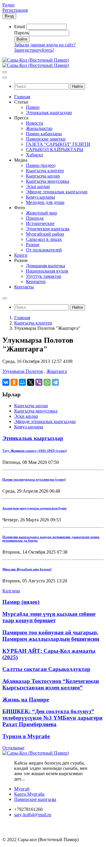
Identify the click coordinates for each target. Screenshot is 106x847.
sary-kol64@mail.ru (32, 814)
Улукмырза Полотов (22, 371)
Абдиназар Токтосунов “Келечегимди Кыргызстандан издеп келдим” (50, 684)
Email (19, 26)
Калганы (11, 590)
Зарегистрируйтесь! (34, 50)
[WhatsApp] (47, 382)
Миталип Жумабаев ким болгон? (27, 569)
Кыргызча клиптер (33, 322)
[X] (30, 382)
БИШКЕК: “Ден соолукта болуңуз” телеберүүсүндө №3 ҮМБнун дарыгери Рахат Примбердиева (52, 717)
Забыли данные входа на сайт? (45, 44)
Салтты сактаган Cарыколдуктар (46, 669)
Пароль (21, 32)
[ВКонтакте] (5, 382)
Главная (22, 317)
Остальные (13, 747)
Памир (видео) (20, 602)
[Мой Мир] (22, 382)
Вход (9, 16)
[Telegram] (55, 382)
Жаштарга (57, 371)
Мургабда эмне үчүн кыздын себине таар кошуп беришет (48, 617)
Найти (77, 86)
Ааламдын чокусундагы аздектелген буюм (34, 508)
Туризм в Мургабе (26, 736)
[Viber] (38, 382)
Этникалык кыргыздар (32, 438)
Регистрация (15, 10)
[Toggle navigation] (4, 72)
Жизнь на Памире (25, 699)
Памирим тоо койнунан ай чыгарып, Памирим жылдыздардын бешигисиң (50, 635)
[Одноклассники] (14, 382)
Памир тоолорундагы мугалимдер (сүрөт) (34, 479)
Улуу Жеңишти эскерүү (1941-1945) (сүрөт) (34, 450)
